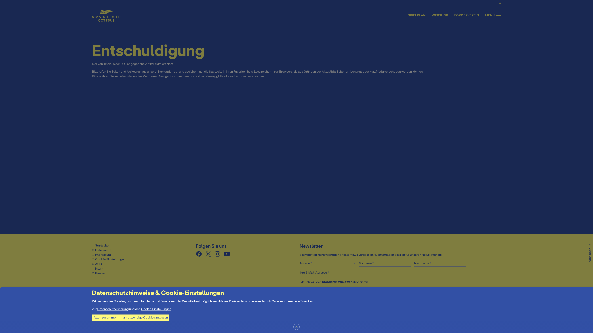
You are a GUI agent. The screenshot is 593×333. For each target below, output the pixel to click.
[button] (296, 166)
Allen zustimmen (105, 317)
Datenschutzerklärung (113, 309)
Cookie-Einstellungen (156, 309)
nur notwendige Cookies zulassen (144, 317)
